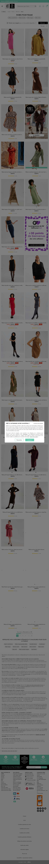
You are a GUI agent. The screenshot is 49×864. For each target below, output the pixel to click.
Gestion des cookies (34, 436)
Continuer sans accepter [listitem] (38, 423)
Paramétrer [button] (25, 434)
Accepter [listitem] (30, 440)
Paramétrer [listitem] (19, 440)
